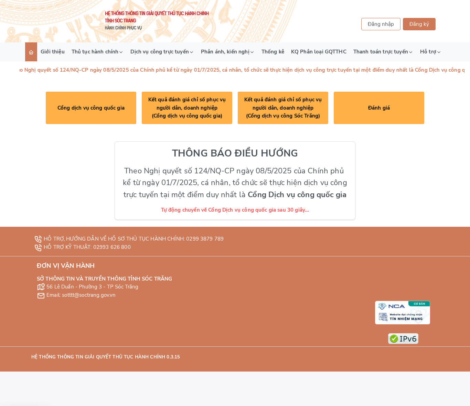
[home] (31, 51)
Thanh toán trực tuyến (380, 51)
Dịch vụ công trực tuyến (159, 51)
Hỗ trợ (428, 51)
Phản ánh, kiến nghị (225, 51)
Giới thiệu (53, 51)
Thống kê (272, 51)
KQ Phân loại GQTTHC (318, 51)
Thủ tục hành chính (95, 51)
